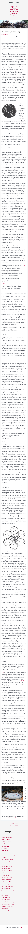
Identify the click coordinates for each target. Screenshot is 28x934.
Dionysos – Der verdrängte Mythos (9, 855)
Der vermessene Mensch (7, 870)
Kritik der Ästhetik (5, 875)
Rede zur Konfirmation (6, 879)
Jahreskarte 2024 (5, 846)
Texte (14, 8)
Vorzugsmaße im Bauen (7, 866)
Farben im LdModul (6, 864)
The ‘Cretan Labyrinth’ (6, 888)
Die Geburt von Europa (6, 841)
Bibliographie (14, 11)
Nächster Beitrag (14, 825)
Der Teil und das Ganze (7, 837)
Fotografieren (5, 908)
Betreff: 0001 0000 (6, 844)
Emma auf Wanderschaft (7, 886)
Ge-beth (3, 913)
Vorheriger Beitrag (14, 823)
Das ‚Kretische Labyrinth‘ (7, 877)
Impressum (4, 919)
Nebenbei (4, 857)
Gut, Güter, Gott (5, 848)
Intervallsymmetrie (6, 868)
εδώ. (3, 809)
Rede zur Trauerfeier (6, 861)
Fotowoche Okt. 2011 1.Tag (8, 904)
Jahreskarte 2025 (5, 835)
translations (14, 10)
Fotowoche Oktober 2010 (7, 906)
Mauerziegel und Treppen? (7, 859)
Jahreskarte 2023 (5, 853)
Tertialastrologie (5, 873)
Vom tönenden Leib (6, 897)
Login (21, 927)
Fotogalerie (14, 15)
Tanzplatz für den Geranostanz (8, 890)
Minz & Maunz (5, 850)
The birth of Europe (6, 839)
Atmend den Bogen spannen (8, 884)
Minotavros (14, 3)
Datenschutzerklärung (6, 922)
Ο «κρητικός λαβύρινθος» (7, 910)
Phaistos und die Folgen (7, 881)
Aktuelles (14, 6)
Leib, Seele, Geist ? (6, 899)
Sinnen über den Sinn (6, 893)
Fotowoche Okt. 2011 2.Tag (8, 902)
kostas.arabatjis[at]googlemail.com (10, 817)
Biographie (14, 13)
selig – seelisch (5, 895)
